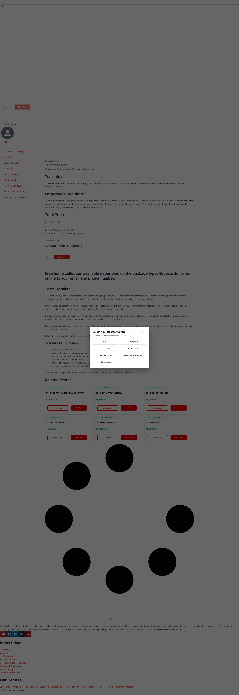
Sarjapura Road (105, 355)
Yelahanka (105, 348)
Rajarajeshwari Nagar (133, 355)
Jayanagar (105, 342)
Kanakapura (106, 362)
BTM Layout (133, 348)
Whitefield (133, 342)
